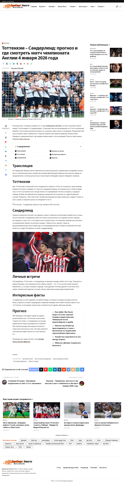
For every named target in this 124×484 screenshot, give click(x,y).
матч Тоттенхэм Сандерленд (43, 359)
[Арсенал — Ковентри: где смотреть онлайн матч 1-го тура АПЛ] (116, 110)
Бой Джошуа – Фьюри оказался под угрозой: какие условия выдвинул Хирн (98, 125)
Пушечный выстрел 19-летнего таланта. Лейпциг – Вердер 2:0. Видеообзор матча (46, 425)
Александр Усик (60, 440)
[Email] (27, 63)
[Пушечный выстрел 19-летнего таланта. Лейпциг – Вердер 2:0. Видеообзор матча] (46, 410)
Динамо (24, 440)
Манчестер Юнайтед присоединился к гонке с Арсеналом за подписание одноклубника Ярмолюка (64, 329)
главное (79, 444)
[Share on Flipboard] (5, 142)
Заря (80, 440)
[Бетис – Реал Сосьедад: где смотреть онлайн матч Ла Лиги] (116, 83)
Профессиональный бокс (55, 444)
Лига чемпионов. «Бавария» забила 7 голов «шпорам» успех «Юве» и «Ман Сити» (16, 425)
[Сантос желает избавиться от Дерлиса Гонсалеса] (107, 410)
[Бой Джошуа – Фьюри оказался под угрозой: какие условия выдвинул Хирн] (116, 124)
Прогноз (55, 158)
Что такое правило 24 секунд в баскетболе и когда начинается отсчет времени (99, 53)
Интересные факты (59, 154)
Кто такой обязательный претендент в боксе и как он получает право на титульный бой (99, 69)
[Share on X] (6, 63)
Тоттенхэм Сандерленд (19, 361)
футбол (106, 444)
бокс (72, 440)
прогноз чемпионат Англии (60, 359)
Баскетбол (93, 48)
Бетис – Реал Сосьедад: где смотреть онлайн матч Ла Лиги (99, 84)
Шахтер (34, 440)
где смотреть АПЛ (28, 359)
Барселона (20, 444)
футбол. (89, 440)
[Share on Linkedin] (13, 63)
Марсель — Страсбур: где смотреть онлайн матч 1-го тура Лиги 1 (99, 97)
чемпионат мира (93, 444)
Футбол (6, 43)
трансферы (45, 440)
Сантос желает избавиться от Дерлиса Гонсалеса (106, 424)
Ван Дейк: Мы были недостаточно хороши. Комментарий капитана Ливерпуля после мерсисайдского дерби (63, 317)
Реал (98, 440)
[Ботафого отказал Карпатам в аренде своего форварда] (77, 410)
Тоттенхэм (21, 154)
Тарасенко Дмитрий (17, 68)
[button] (116, 6)
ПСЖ (20, 447)
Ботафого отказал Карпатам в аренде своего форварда (76, 424)
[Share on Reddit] (20, 63)
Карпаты (8, 444)
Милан (28, 447)
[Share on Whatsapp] (10, 63)
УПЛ (70, 444)
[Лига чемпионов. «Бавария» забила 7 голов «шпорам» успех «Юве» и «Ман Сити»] (16, 410)
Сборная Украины (111, 440)
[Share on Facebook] (3, 63)
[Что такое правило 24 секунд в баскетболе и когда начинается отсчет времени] (116, 52)
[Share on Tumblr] (17, 63)
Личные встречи (58, 151)
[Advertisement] (62, 25)
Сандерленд (21, 158)
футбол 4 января (33, 361)
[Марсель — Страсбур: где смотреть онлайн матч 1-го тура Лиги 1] (116, 97)
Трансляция (21, 151)
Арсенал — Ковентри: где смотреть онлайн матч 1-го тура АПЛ (99, 111)
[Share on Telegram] (24, 63)
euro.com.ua (24, 139)
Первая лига (9, 447)
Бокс (91, 64)
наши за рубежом (34, 444)
